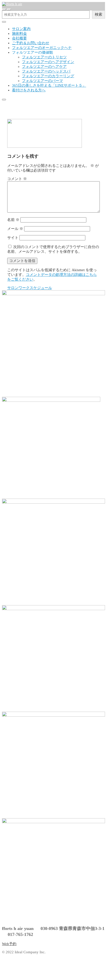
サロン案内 (21, 29)
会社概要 (19, 38)
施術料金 (19, 34)
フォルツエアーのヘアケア (44, 67)
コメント (17, 179)
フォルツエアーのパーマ (42, 81)
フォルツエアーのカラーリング (48, 76)
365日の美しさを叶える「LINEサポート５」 (49, 85)
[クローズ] (4, 22)
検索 (98, 14)
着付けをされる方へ (29, 90)
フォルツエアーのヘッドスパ (46, 71)
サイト (12, 238)
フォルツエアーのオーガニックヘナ (42, 48)
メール (15, 229)
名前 (13, 220)
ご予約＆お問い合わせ (30, 43)
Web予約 (9, 944)
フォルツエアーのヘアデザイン (48, 62)
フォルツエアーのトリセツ (44, 57)
